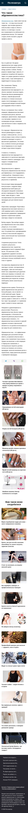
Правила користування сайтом (15, 787)
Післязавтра (14, 3)
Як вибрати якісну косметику (11, 627)
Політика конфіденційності (9, 788)
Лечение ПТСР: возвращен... (10, 780)
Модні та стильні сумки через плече (13, 666)
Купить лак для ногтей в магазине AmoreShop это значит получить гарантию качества (12, 544)
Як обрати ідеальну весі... (10, 771)
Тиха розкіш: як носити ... (9, 768)
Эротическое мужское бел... (10, 763)
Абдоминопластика (7, 21)
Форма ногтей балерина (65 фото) (13, 428)
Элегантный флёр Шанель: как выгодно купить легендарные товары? (12, 748)
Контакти (4, 787)
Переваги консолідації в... (10, 757)
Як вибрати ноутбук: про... (10, 777)
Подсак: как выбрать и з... (10, 774)
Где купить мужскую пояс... (10, 760)
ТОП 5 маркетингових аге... (10, 766)
